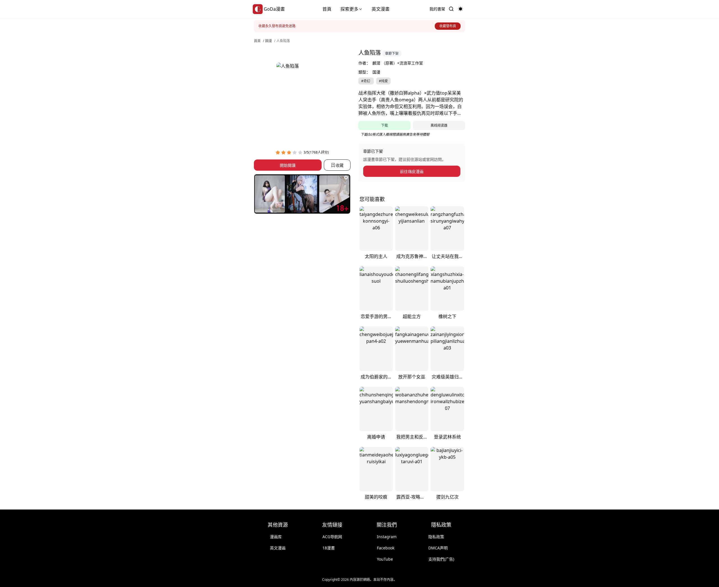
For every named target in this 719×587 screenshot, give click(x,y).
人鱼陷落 (283, 41)
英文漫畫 (381, 9)
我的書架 (437, 9)
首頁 (326, 9)
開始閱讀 (287, 165)
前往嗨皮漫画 (412, 171)
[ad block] (302, 194)
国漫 (268, 41)
